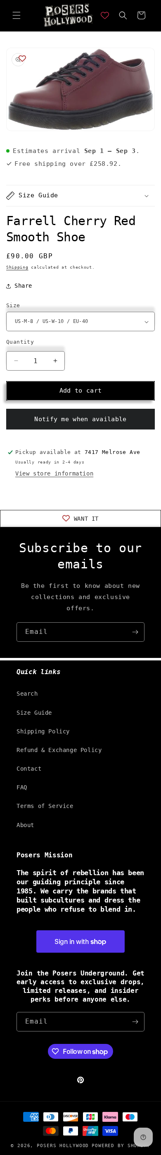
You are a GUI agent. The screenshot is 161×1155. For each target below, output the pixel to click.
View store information (54, 473)
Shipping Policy (43, 731)
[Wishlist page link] (105, 15)
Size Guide (34, 712)
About (25, 825)
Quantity (20, 342)
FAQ (22, 787)
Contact (29, 768)
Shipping (17, 267)
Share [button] (23, 285)
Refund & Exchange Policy (59, 750)
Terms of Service (45, 806)
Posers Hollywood (63, 1145)
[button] (16, 15)
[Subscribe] (135, 632)
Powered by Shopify (121, 1145)
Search (27, 693)
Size (13, 305)
